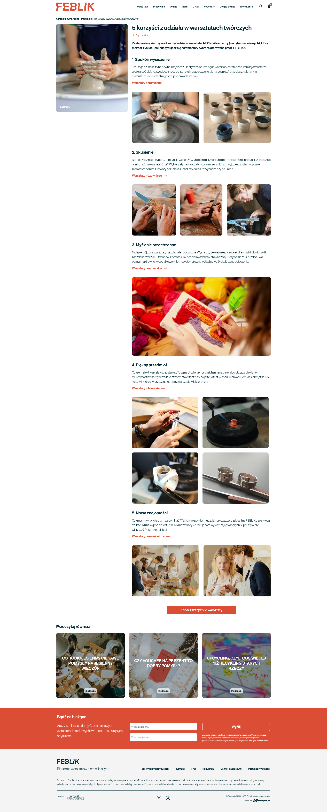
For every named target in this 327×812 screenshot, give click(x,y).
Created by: (247, 800)
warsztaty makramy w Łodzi (247, 784)
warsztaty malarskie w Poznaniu (171, 784)
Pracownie (159, 6)
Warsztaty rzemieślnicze (148, 536)
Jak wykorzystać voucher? (155, 768)
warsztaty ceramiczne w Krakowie (204, 780)
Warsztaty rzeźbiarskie (147, 268)
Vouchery (209, 6)
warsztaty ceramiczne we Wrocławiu (167, 780)
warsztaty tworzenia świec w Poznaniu (208, 784)
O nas (196, 6)
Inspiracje (86, 18)
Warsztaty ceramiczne (147, 83)
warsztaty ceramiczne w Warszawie (94, 780)
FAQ (193, 768)
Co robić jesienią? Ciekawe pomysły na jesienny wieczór (90, 663)
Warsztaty (142, 6)
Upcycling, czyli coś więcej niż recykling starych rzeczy (236, 663)
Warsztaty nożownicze (147, 176)
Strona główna (64, 18)
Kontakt (180, 768)
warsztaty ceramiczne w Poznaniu (130, 780)
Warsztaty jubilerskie (146, 388)
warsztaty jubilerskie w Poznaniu (137, 784)
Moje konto (246, 6)
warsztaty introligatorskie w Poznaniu (101, 784)
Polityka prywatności (259, 768)
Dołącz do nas (227, 6)
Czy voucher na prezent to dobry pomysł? (163, 663)
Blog (185, 6)
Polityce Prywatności (258, 740)
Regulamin (208, 768)
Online (173, 6)
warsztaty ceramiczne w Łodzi (237, 780)
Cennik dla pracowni (231, 768)
